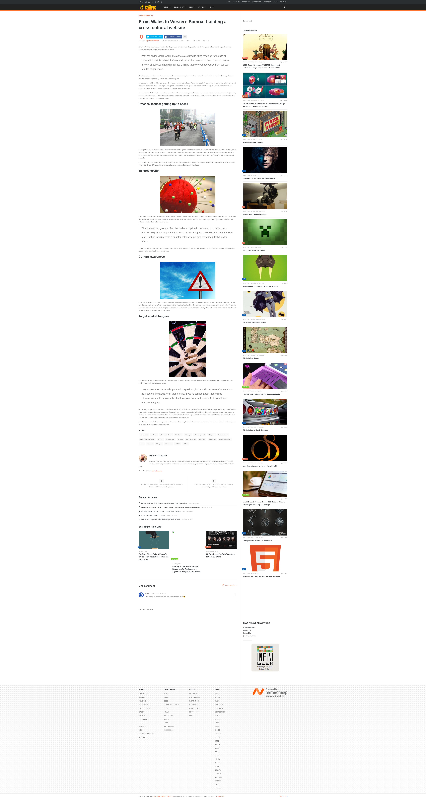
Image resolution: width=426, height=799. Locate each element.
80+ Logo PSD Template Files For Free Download (261, 576)
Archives (236, 2)
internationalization (147, 439)
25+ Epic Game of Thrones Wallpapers (257, 541)
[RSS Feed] (152, 2)
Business (201, 7)
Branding (142, 701)
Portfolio (246, 2)
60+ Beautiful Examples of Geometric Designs (260, 286)
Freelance (143, 719)
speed (150, 444)
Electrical (219, 708)
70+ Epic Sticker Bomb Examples (255, 430)
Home (217, 752)
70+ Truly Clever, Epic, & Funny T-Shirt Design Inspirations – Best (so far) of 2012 (153, 557)
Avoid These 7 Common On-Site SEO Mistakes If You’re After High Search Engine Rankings (264, 503)
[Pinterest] (155, 2)
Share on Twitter (156, 37)
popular (149, 15)
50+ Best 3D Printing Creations (254, 214)
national (213, 439)
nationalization (225, 439)
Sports (218, 781)
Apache (167, 694)
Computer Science (171, 705)
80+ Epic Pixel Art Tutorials (253, 142)
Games (217, 730)
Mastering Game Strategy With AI (153, 515)
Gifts (217, 741)
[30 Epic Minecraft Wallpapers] (265, 232)
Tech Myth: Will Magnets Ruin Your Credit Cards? (262, 394)
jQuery (167, 719)
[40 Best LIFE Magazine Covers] (265, 304)
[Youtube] (146, 2)
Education (219, 705)
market (202, 439)
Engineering (220, 712)
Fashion (218, 719)
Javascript (168, 715)
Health (217, 744)
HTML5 (166, 712)
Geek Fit (218, 737)
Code (166, 701)
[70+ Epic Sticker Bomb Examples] (265, 412)
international (223, 435)
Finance (142, 715)
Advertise (267, 2)
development (200, 435)
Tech (191, 7)
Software (219, 777)
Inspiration (194, 701)
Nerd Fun (218, 770)
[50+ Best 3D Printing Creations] (265, 196)
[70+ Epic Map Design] (265, 340)
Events (142, 712)
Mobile (167, 723)
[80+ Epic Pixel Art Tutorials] (265, 124)
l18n (160, 439)
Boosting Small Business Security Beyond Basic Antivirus (161, 511)
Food (217, 723)
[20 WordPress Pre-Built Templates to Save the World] (221, 540)
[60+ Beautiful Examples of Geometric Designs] (265, 268)
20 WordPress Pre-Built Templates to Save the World (220, 555)
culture (178, 435)
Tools (217, 784)
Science (218, 773)
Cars (217, 701)
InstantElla (247, 633)
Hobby (217, 748)
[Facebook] (140, 2)
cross (155, 435)
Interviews (193, 705)
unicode (169, 444)
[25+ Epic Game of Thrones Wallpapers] (265, 522)
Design (166, 7)
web (186, 444)
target (159, 444)
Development (179, 7)
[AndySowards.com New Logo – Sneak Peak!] (265, 448)
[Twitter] (143, 2)
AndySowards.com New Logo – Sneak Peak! (260, 466)
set (142, 444)
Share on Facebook (174, 37)
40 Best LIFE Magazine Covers (254, 322)
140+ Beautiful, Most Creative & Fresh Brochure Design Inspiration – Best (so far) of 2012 (264, 105)
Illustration (194, 697)
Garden (218, 734)
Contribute (256, 2)
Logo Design (194, 708)
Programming (169, 726)
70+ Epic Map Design (251, 358)
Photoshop (194, 712)
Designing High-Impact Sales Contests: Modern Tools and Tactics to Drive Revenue (170, 507)
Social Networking (146, 734)
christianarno (153, 40)
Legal (141, 723)
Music (217, 766)
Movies (217, 763)
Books (217, 697)
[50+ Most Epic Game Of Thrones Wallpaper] (265, 160)
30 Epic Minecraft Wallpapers (254, 250)
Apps (166, 697)
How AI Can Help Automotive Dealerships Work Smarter (160, 519)
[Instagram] (158, 2)
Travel (217, 788)
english (211, 435)
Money (217, 759)
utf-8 (178, 444)
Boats (217, 694)
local (181, 439)
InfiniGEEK (247, 630)
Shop (275, 2)
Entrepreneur (145, 708)
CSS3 (166, 708)
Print (191, 715)
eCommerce (143, 705)
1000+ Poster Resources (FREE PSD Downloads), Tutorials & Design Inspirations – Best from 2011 (261, 66)
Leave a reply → (231, 585)
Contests (193, 694)
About (228, 2)
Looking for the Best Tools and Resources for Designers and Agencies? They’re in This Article (186, 569)
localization (191, 439)
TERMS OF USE (219, 796)
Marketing (143, 726)
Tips (211, 7)
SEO (140, 730)
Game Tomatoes (249, 627)
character (144, 435)
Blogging (142, 697)
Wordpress (168, 730)
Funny (217, 726)
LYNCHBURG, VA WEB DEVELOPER (162, 796)
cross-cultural (166, 435)
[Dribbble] (161, 2)
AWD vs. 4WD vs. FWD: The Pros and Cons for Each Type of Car (164, 503)
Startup (142, 737)
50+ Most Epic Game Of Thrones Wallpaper (259, 178)
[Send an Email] (149, 2)
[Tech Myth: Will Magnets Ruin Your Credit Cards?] (265, 376)
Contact (283, 2)
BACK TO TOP (283, 796)
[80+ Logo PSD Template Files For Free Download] (265, 558)
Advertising (144, 694)
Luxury (217, 755)
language (170, 439)
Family (217, 715)
